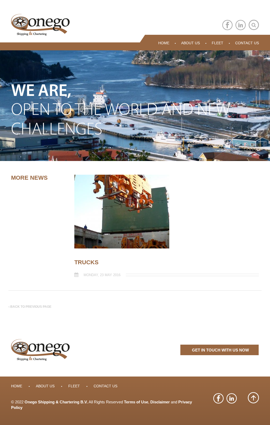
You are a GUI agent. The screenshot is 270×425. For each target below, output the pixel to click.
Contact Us (247, 43)
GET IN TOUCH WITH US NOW (220, 350)
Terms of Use (136, 402)
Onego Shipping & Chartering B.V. (56, 402)
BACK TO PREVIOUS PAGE (30, 307)
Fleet (217, 43)
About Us (190, 43)
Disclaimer (160, 402)
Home (163, 43)
